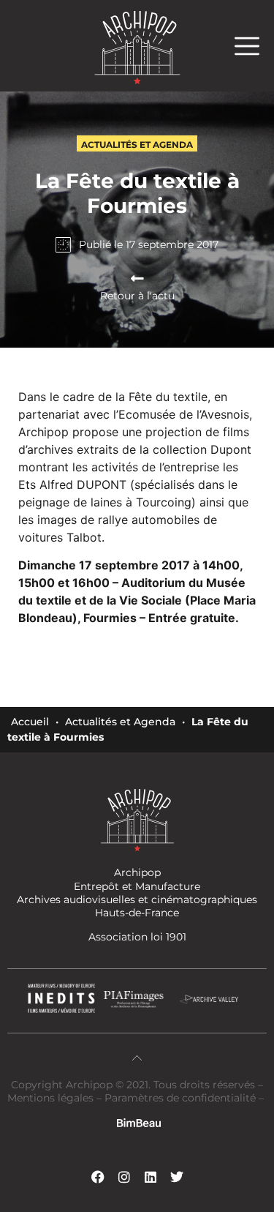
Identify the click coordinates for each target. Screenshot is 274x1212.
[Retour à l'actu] (137, 279)
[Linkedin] (150, 1177)
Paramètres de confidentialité (180, 1097)
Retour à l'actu (137, 295)
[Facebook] (98, 1177)
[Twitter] (177, 1177)
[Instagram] (124, 1177)
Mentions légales (51, 1097)
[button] (254, 46)
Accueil (30, 721)
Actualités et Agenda (120, 721)
